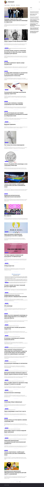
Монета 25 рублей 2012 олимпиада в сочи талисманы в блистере (15, 164)
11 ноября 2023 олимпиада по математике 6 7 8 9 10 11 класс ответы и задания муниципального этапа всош (15, 74)
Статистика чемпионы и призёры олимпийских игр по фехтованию (13, 103)
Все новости (7, 215)
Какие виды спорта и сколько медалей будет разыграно (15, 431)
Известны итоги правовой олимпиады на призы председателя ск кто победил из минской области (15, 317)
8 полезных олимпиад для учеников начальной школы (14, 339)
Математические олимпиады (12, 392)
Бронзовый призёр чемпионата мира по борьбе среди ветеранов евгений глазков (15, 373)
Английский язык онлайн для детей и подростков (14, 328)
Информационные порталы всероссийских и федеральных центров (15, 296)
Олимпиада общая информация (13, 402)
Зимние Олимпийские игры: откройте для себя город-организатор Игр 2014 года (34, 29)
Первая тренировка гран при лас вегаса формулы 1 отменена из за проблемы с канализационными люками (34, 20)
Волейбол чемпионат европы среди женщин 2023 (14, 63)
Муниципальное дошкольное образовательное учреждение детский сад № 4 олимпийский (15, 473)
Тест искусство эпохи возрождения (14, 145)
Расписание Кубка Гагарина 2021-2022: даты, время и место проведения (34, 32)
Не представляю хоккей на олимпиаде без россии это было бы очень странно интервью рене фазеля (15, 52)
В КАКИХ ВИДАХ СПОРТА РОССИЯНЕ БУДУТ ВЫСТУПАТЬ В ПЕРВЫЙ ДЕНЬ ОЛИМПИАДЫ (35, 24)
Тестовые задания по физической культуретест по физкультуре (13, 255)
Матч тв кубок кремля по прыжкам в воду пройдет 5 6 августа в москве (16, 383)
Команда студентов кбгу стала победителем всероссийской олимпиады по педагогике (15, 21)
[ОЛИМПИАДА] (16, 17)
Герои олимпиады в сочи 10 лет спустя (15, 411)
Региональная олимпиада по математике (15, 363)
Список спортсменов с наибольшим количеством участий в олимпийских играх (14, 185)
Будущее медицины (10, 124)
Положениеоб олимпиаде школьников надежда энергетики (15, 93)
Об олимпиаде (8, 306)
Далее (20, 481)
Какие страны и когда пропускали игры (15, 41)
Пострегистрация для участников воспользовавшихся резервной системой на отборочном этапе (15, 114)
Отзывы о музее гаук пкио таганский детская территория (14, 286)
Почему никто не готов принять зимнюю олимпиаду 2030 (15, 420)
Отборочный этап (9, 265)
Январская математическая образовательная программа (12, 196)
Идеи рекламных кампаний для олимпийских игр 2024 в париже (13, 235)
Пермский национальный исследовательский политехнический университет (15, 442)
